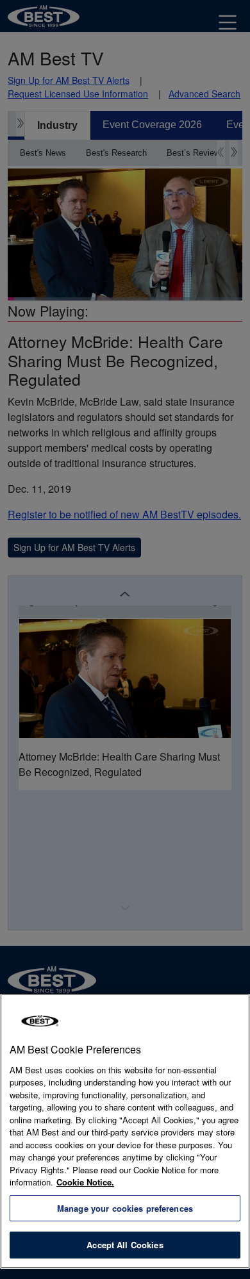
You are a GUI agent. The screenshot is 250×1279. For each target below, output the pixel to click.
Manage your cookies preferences (125, 1208)
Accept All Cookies (125, 1245)
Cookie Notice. (85, 1182)
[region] (125, 1131)
